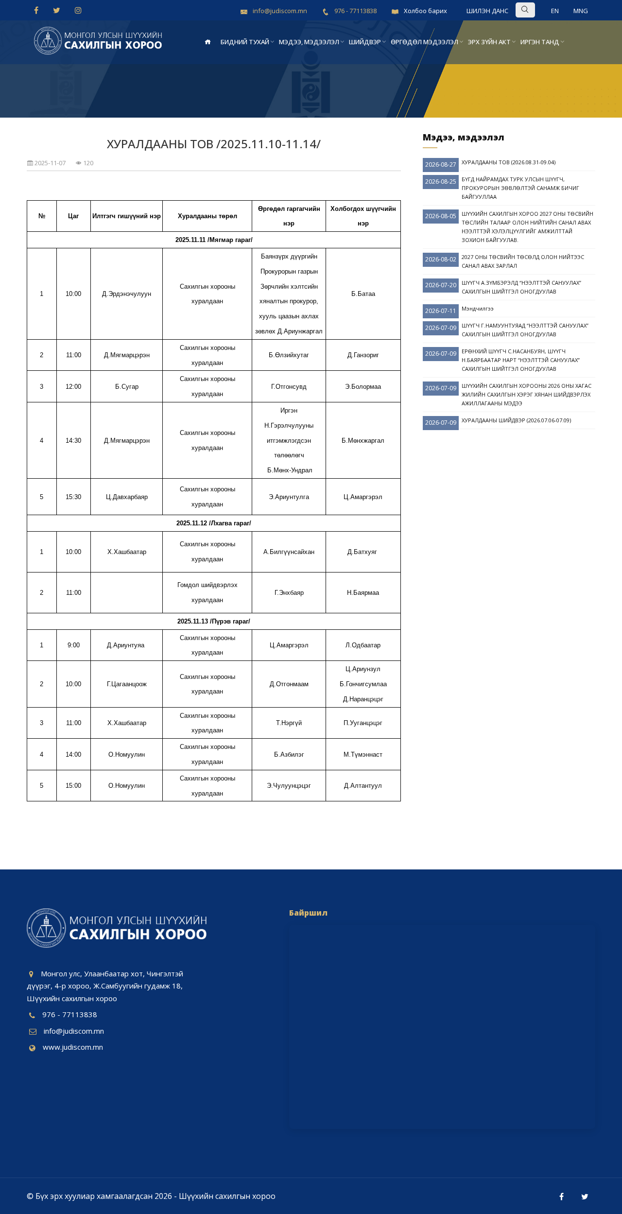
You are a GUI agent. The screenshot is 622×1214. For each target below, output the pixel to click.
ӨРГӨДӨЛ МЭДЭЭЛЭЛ (424, 41)
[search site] (540, 9)
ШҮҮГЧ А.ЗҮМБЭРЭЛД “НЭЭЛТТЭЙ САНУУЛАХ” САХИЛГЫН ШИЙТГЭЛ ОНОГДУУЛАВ (521, 287)
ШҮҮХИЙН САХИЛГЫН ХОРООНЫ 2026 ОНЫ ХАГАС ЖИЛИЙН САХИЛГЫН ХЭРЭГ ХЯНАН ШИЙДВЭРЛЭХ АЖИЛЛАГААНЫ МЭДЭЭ (526, 394)
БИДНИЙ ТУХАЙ (245, 41)
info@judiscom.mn (74, 1031)
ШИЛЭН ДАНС (487, 10)
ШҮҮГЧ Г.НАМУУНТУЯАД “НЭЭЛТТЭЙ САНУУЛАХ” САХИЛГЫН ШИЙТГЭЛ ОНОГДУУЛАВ (525, 330)
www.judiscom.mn (73, 1047)
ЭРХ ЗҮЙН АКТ (489, 41)
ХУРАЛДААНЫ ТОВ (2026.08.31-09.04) (508, 162)
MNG (580, 10)
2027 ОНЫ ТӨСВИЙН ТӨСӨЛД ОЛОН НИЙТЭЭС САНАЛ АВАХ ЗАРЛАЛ (523, 261)
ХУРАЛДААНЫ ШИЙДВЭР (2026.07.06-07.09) (516, 420)
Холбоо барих (425, 10)
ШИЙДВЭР (365, 41)
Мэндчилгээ (478, 308)
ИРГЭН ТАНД (539, 41)
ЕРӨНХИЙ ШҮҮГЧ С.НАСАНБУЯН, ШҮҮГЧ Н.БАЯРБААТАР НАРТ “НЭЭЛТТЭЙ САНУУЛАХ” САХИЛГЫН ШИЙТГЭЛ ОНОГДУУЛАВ (521, 359)
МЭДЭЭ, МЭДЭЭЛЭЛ (309, 41)
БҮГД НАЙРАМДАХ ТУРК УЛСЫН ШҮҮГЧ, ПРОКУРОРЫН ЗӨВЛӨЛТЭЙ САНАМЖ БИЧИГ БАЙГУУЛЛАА (520, 187)
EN (555, 10)
